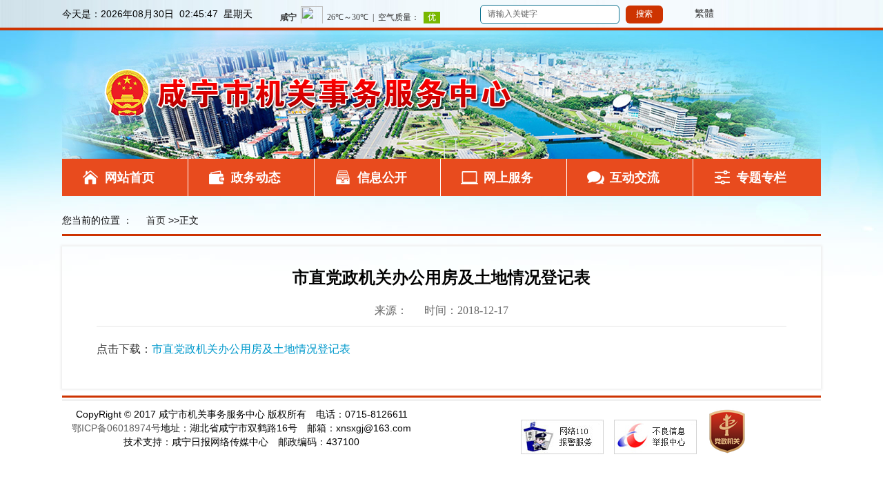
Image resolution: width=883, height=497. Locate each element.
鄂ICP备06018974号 (116, 427)
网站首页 (130, 177)
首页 (156, 220)
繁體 (690, 13)
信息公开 (382, 177)
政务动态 (256, 177)
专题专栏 (761, 177)
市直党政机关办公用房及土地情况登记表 (251, 349)
